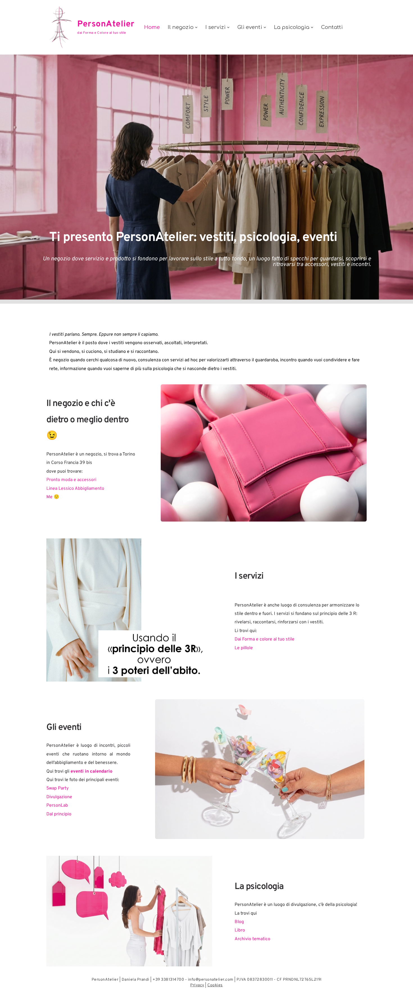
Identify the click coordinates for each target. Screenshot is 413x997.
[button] (196, 27)
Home (152, 27)
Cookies (215, 985)
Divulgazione (59, 797)
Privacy (197, 985)
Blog (239, 922)
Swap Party (57, 788)
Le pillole (244, 648)
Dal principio (58, 814)
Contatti (332, 27)
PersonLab (57, 805)
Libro (240, 930)
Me (49, 497)
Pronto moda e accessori (71, 480)
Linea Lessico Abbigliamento (75, 488)
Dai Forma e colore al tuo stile (264, 639)
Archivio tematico (252, 939)
